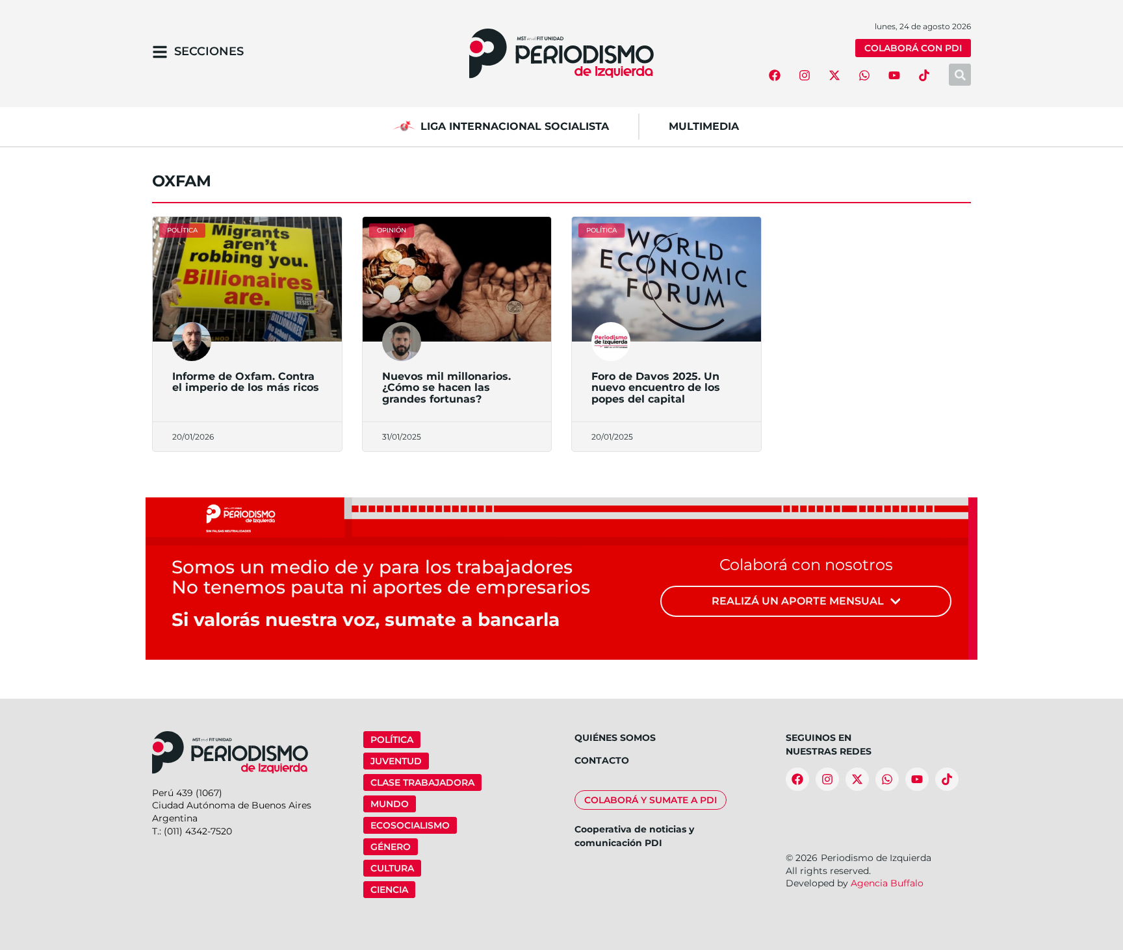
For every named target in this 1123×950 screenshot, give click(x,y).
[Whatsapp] (864, 75)
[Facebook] (774, 75)
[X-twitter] (834, 75)
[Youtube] (894, 75)
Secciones (209, 51)
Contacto (601, 760)
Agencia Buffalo (887, 883)
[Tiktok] (924, 75)
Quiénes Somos (615, 738)
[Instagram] (804, 75)
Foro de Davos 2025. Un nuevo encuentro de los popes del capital (655, 387)
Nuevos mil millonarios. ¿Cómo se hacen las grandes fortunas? (446, 387)
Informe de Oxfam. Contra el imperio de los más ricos (245, 382)
